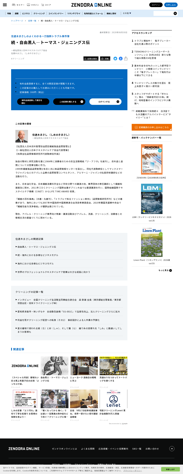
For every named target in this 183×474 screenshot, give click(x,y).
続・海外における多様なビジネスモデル (38, 255)
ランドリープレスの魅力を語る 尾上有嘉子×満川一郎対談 (152, 84)
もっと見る (164, 270)
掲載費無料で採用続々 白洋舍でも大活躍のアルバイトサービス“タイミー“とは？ (153, 114)
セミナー (21, 4)
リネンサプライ (73, 13)
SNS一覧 (136, 448)
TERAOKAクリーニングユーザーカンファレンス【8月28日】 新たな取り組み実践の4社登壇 (152, 55)
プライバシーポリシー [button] (132, 470)
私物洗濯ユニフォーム (93, 13)
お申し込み (171, 4)
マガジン (35, 4)
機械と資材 (111, 13)
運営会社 (56, 464)
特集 (9, 13)
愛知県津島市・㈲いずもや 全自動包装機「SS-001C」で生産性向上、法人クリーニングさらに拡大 (69, 311)
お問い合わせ (152, 448)
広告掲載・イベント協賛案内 (113, 448)
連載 (16, 13)
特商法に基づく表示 (107, 464)
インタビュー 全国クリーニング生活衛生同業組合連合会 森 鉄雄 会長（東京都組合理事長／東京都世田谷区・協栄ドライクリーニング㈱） (69, 301)
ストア (48, 4)
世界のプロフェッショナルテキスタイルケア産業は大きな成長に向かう (54, 272)
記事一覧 (32, 20)
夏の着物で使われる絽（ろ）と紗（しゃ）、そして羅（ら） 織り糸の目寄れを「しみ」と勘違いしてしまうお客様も (70, 330)
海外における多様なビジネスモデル (36, 263)
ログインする (104, 101)
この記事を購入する (67, 101)
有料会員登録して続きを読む (32, 101)
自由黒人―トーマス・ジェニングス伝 (37, 246)
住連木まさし (23, 239)
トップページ (17, 20)
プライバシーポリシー (84, 464)
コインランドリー (56, 13)
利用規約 (67, 464)
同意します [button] (170, 469)
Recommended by (115, 424)
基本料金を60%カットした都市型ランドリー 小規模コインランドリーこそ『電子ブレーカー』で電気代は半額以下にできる (152, 70)
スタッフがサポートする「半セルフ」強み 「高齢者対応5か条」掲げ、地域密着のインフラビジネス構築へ (152, 98)
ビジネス (26, 13)
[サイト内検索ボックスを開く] (175, 13)
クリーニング (39, 13)
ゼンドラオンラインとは (64, 448)
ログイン (156, 4)
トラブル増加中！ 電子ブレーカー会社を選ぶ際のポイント (152, 42)
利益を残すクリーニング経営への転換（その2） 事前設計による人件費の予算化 (59, 320)
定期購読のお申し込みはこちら (154, 127)
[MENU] (5, 5)
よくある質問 (88, 448)
